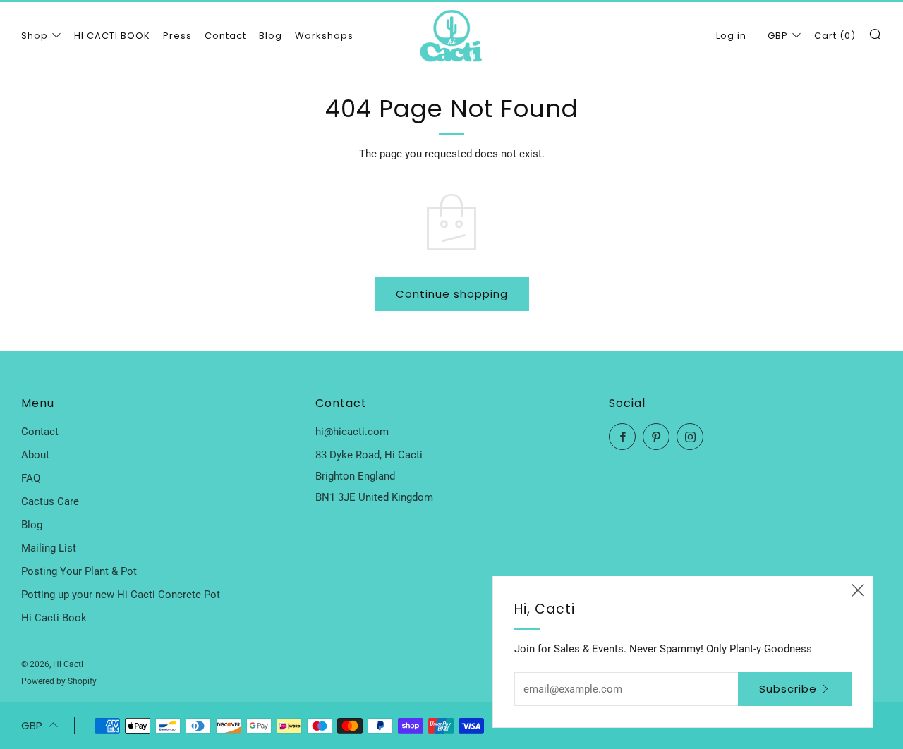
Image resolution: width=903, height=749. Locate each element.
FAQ (30, 478)
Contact (225, 35)
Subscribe (788, 688)
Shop (34, 35)
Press (177, 35)
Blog (270, 35)
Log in (731, 35)
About (35, 455)
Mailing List (48, 548)
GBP (778, 35)
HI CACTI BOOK (112, 35)
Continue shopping (452, 293)
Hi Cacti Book (54, 617)
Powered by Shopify (59, 681)
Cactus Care (50, 501)
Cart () (835, 35)
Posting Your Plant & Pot (79, 571)
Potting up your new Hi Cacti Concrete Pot (120, 594)
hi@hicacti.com (352, 431)
